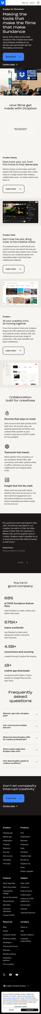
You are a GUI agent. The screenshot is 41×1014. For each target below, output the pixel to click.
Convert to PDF (9, 915)
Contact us (24, 887)
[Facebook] (10, 974)
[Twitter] (4, 974)
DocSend (24, 852)
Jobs (22, 931)
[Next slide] (27, 562)
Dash (22, 848)
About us (23, 927)
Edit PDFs (7, 905)
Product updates (26, 871)
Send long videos (9, 887)
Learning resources (27, 913)
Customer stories (9, 935)
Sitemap (23, 909)
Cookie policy (25, 895)
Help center (24, 883)
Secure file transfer (10, 897)
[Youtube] (16, 974)
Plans (22, 867)
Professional (25, 837)
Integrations (7, 841)
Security (6, 852)
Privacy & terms (26, 891)
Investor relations (27, 935)
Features (6, 844)
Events (5, 931)
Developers (7, 942)
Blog (4, 927)
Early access (7, 856)
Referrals (6, 950)
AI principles (25, 905)
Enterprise (24, 844)
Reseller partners (9, 954)
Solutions (6, 848)
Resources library (9, 939)
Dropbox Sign (25, 856)
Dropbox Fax (25, 864)
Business (23, 841)
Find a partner (8, 964)
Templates (7, 860)
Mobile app (7, 837)
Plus (22, 833)
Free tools (6, 864)
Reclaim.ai (24, 860)
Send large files (9, 883)
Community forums (10, 946)
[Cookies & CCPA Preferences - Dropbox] (20, 1002)
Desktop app (8, 833)
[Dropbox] (2, 2)
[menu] (38, 2)
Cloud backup (8, 901)
